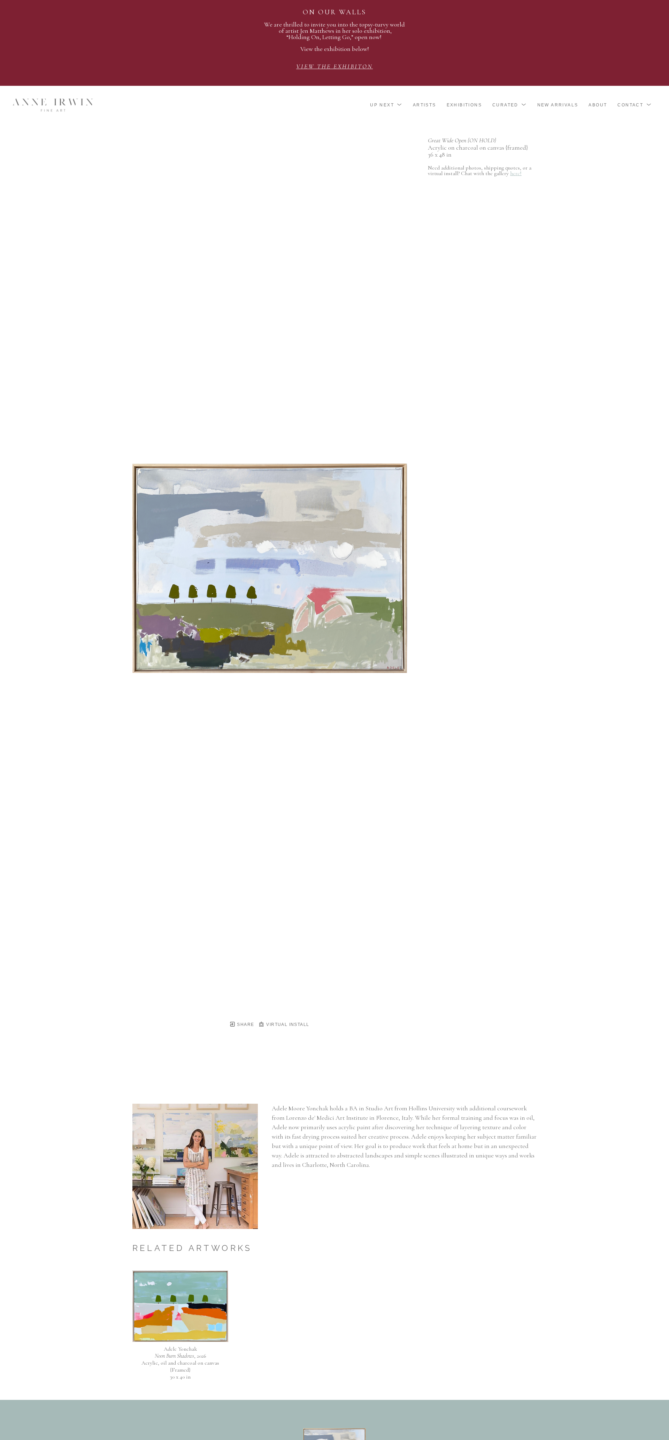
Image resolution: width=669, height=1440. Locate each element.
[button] (386, 105)
